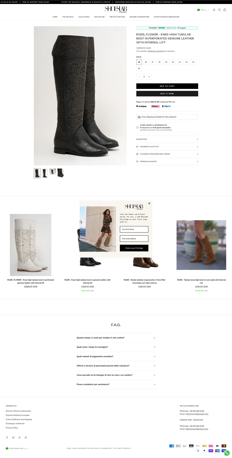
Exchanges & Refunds (15, 423)
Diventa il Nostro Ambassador (18, 411)
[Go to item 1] (37, 173)
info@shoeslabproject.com (197, 414)
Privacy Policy (12, 428)
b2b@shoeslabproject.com (197, 429)
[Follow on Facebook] (7, 437)
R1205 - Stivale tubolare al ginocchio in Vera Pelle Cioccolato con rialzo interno (144, 281)
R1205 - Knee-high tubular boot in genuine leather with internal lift (88, 281)
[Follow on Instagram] (13, 437)
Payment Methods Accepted (17, 415)
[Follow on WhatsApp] (26, 437)
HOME (55, 17)
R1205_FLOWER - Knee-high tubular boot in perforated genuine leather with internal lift (30, 281)
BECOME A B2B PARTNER (139, 17)
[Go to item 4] (60, 173)
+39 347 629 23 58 (196, 411)
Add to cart (167, 86)
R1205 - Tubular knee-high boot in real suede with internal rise (201, 281)
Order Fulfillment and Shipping (19, 419)
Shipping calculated (156, 51)
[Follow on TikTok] (19, 437)
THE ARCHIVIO (67, 17)
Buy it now (167, 94)
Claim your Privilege (134, 248)
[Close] (149, 203)
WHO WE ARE (99, 17)
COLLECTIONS (83, 17)
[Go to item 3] (52, 171)
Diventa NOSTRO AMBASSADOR (166, 17)
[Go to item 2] (45, 173)
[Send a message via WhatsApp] (227, 453)
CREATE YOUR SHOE (117, 17)
